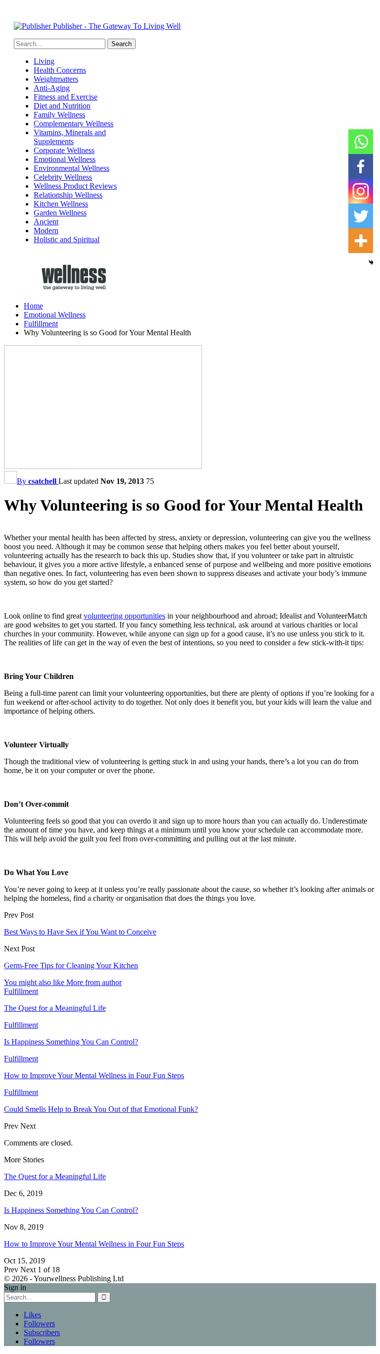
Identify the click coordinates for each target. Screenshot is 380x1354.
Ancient (46, 221)
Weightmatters (56, 79)
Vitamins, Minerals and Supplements (70, 137)
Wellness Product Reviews (75, 186)
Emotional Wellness (64, 159)
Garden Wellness (60, 212)
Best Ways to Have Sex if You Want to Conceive (80, 932)
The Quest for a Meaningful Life (55, 1176)
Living (44, 61)
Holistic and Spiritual (66, 239)
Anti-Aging (52, 88)
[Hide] (371, 262)
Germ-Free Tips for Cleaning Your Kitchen (71, 965)
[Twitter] (360, 216)
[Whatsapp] (360, 141)
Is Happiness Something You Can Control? (71, 1210)
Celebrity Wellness (63, 177)
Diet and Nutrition (62, 106)
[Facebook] (360, 166)
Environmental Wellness (71, 168)
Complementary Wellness (73, 123)
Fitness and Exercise (65, 97)
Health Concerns (60, 70)
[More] (360, 240)
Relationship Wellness (68, 195)
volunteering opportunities (124, 616)
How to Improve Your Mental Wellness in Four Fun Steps (94, 1244)
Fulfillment (21, 991)
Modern (46, 230)
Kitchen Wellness (61, 204)
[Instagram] (360, 191)
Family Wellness (59, 114)
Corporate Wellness (64, 150)
